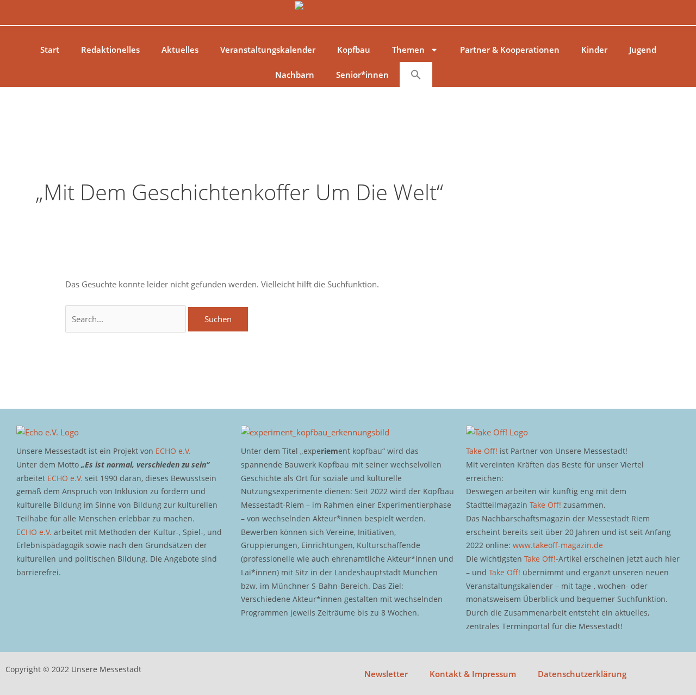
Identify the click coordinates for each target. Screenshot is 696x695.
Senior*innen (362, 74)
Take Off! (482, 451)
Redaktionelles (110, 49)
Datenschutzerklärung (582, 673)
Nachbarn (294, 74)
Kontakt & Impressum (473, 673)
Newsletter (386, 673)
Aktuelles (179, 49)
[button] (416, 74)
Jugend (642, 49)
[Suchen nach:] (126, 318)
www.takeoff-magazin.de (558, 545)
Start (49, 49)
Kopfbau (353, 49)
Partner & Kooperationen (510, 49)
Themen (408, 49)
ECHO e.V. (173, 451)
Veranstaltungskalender (267, 49)
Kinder (594, 49)
